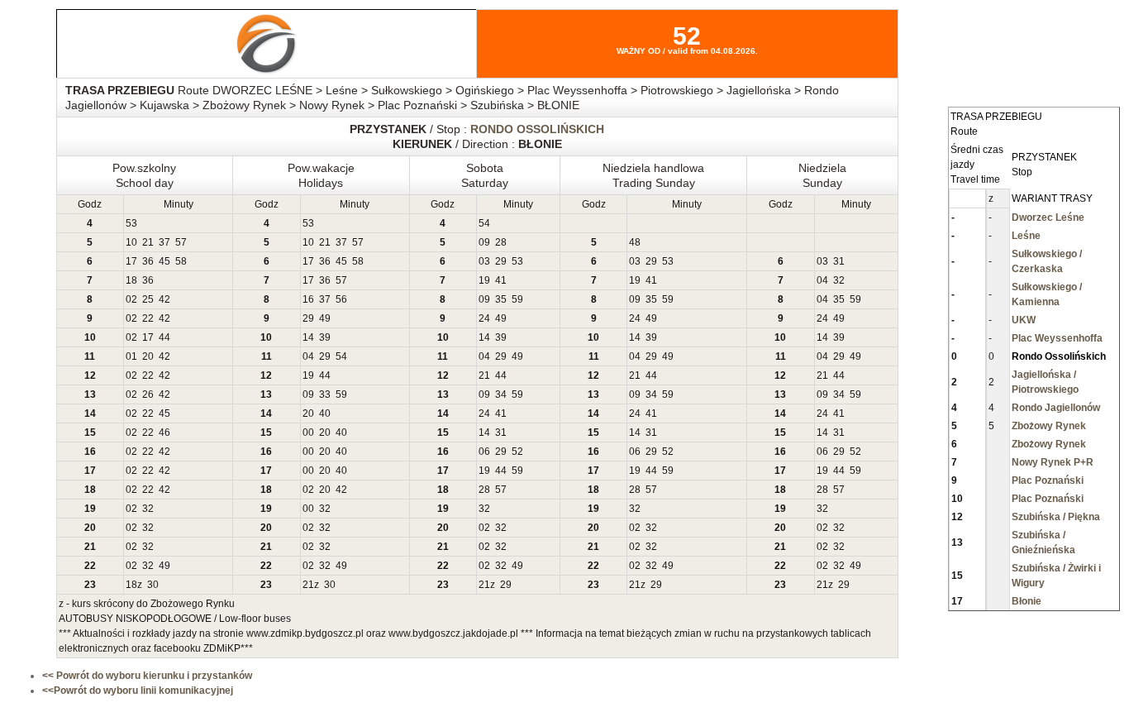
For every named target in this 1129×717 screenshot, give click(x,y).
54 (484, 223)
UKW (1024, 320)
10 (131, 242)
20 (148, 356)
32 (839, 280)
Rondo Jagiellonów (1056, 407)
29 (501, 261)
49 (325, 318)
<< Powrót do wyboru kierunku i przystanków (147, 675)
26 (148, 394)
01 (131, 356)
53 (131, 223)
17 (131, 261)
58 (181, 261)
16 (308, 299)
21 (148, 242)
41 (501, 280)
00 (308, 432)
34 (501, 394)
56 (341, 299)
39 (325, 337)
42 (164, 299)
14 (308, 337)
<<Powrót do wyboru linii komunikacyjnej (137, 690)
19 (484, 280)
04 (822, 280)
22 (148, 318)
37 (164, 242)
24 (484, 318)
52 (517, 451)
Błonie (1026, 601)
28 (501, 242)
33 (325, 394)
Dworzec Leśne (1048, 217)
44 (164, 337)
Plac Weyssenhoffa (1057, 338)
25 (148, 299)
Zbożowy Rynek (1049, 426)
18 (131, 280)
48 (635, 242)
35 (501, 299)
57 (181, 242)
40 (325, 413)
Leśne (1026, 235)
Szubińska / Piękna (1056, 517)
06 (484, 451)
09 (484, 242)
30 (153, 584)
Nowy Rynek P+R (1052, 462)
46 (164, 432)
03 (484, 261)
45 (164, 261)
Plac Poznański (1048, 480)
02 (131, 299)
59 (517, 299)
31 (839, 261)
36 (148, 261)
